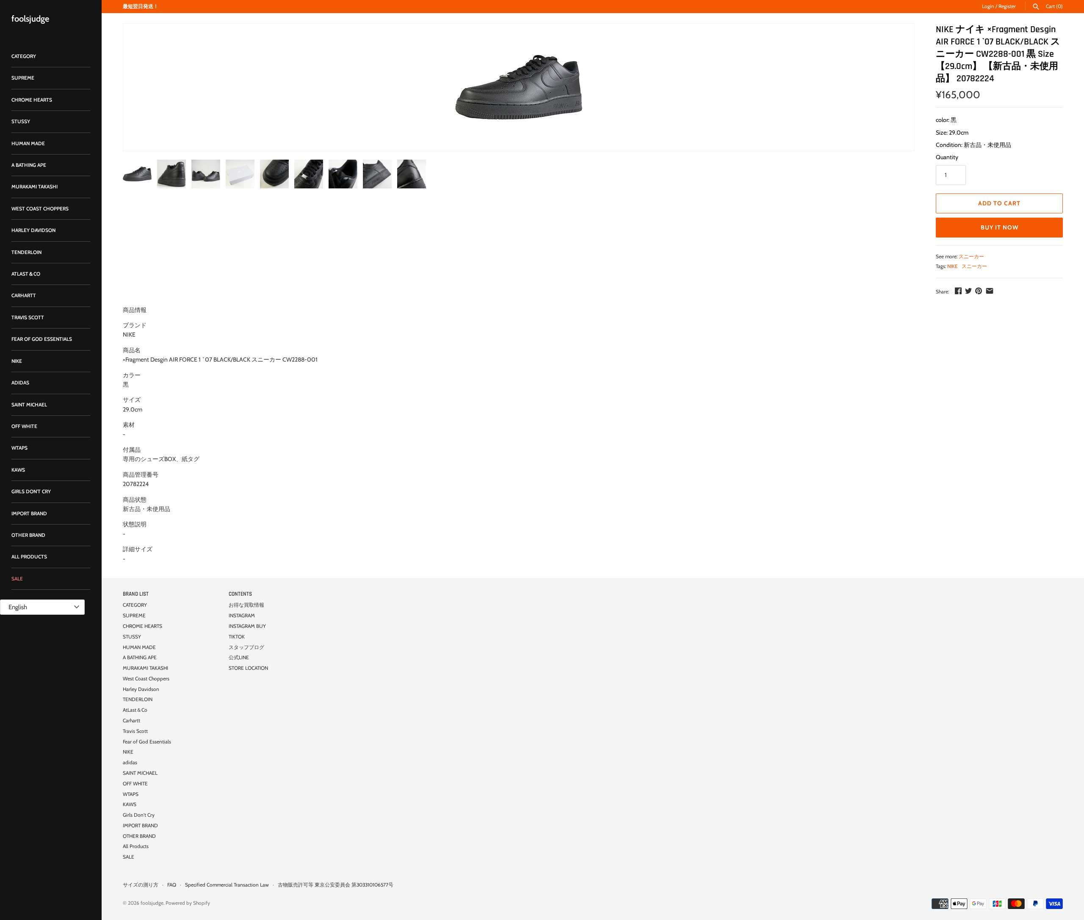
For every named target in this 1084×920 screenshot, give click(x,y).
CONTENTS (240, 594)
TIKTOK (237, 637)
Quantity (947, 157)
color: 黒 (946, 120)
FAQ (171, 885)
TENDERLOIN (26, 252)
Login (988, 6)
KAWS (18, 470)
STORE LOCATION (248, 668)
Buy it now (999, 227)
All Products (29, 557)
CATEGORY (23, 56)
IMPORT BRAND (29, 514)
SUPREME (22, 78)
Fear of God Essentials (41, 339)
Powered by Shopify (188, 903)
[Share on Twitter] (968, 291)
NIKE (16, 361)
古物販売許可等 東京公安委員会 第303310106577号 (335, 885)
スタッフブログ (246, 647)
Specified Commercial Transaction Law (227, 885)
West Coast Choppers (40, 209)
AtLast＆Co (25, 274)
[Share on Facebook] (958, 291)
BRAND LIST (136, 594)
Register (1007, 6)
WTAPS (19, 448)
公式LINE (239, 657)
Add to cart (999, 203)
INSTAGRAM (242, 616)
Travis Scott (27, 317)
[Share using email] (989, 291)
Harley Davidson (33, 230)
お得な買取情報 (246, 605)
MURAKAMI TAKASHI (34, 187)
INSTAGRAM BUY (247, 626)
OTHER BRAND (28, 535)
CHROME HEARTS (31, 100)
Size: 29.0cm (952, 132)
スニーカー (971, 257)
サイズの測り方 (140, 885)
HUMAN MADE (28, 143)
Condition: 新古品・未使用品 (973, 145)
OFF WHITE (24, 426)
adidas (20, 383)
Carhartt (23, 295)
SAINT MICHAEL (29, 405)
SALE (17, 579)
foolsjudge (152, 903)
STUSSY (20, 121)
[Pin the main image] (978, 291)
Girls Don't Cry (31, 492)
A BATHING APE (28, 165)
